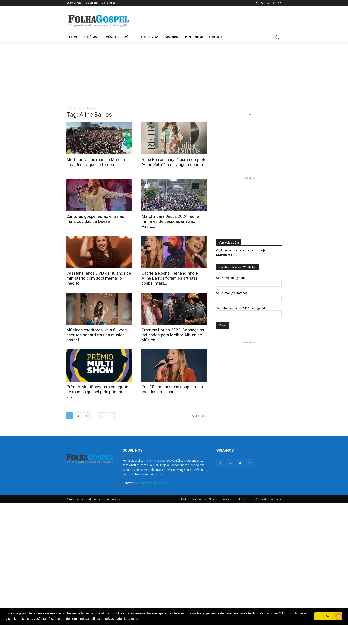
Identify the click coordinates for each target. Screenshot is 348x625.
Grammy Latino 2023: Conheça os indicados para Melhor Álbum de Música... (172, 335)
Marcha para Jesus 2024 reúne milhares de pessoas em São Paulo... (170, 221)
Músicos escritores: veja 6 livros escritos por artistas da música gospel (96, 335)
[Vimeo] (273, 3)
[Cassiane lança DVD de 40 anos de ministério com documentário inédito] (99, 252)
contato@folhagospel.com (152, 483)
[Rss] (250, 463)
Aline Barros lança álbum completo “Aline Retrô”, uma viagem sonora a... (174, 164)
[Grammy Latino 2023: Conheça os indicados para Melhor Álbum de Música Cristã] (174, 309)
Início (69, 108)
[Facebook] (257, 3)
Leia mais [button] (131, 618)
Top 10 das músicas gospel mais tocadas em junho (172, 389)
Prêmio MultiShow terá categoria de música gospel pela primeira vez (97, 391)
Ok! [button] (328, 616)
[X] (268, 3)
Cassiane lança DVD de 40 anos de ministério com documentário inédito (98, 278)
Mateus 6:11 (225, 254)
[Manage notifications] (338, 616)
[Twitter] (240, 463)
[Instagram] (262, 3)
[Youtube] (279, 3)
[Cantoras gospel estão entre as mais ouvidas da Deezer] (99, 195)
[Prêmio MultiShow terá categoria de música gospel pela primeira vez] (99, 365)
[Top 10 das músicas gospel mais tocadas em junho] (174, 365)
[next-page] (111, 415)
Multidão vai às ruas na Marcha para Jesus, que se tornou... (95, 162)
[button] (277, 37)
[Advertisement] (204, 20)
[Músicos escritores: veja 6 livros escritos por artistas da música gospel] (99, 309)
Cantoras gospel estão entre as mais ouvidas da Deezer (95, 219)
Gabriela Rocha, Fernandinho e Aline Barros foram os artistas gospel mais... (169, 278)
